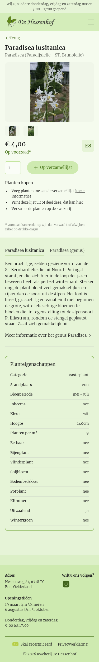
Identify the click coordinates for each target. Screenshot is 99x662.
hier (79, 202)
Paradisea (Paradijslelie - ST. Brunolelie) (44, 55)
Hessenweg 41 (17, 582)
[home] (33, 22)
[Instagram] (66, 584)
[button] (89, 22)
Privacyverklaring (73, 644)
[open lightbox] (49, 92)
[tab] (24, 251)
